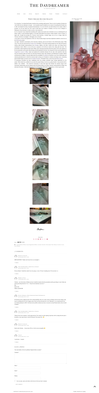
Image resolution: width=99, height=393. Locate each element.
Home (18, 13)
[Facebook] (77, 14)
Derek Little (22, 277)
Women (57, 13)
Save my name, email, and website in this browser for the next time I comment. (32, 381)
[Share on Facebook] (20, 242)
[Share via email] (18, 242)
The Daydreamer (49, 5)
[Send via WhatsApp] (24, 242)
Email (16, 370)
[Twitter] (71, 14)
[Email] (83, 14)
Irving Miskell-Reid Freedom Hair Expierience (31, 295)
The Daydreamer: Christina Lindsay (28, 266)
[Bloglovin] (80, 14)
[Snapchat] (45, 239)
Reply (17, 262)
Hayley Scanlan (22, 255)
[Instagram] (74, 14)
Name (15, 365)
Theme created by (79, 391)
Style (30, 13)
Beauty (37, 13)
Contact (65, 13)
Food (50, 13)
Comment (16, 352)
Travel (44, 13)
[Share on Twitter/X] (22, 242)
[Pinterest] (38, 239)
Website (15, 375)
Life (24, 13)
